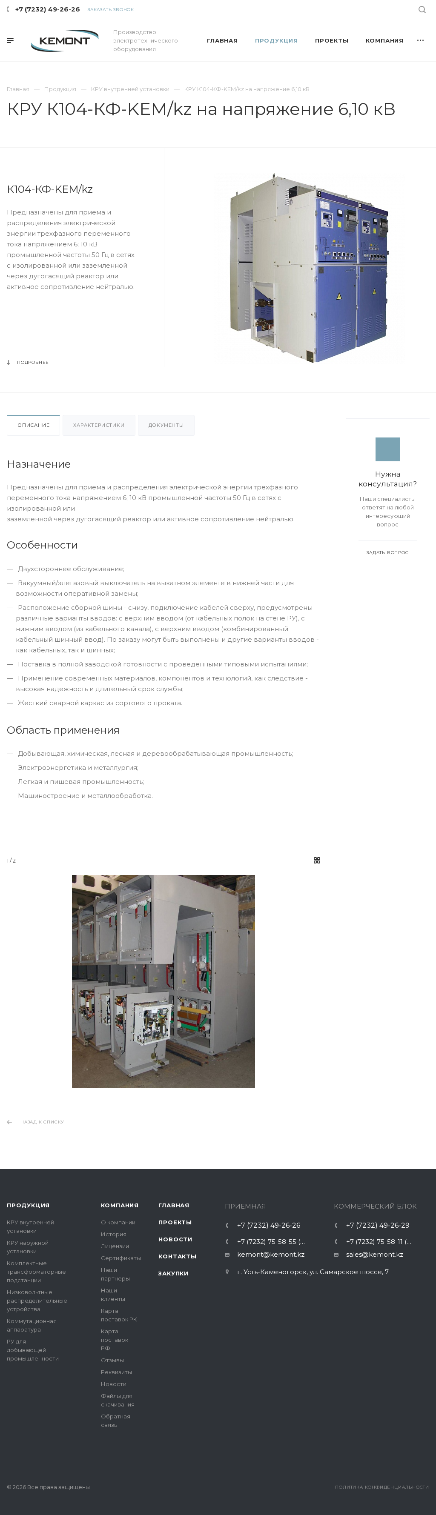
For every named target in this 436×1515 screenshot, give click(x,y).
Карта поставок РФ (114, 1340)
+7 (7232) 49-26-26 (47, 9)
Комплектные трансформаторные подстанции (36, 1271)
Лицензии (115, 1246)
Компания (120, 1205)
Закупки (173, 1273)
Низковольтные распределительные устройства (37, 1300)
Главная (173, 1205)
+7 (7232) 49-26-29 (378, 1225)
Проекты (175, 1222)
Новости (113, 1384)
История (113, 1234)
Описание (33, 425)
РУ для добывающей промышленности (33, 1350)
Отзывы (112, 1360)
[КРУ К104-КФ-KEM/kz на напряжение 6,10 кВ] (309, 268)
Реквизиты (116, 1372)
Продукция (28, 1205)
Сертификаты (121, 1258)
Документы (166, 425)
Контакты (177, 1256)
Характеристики (98, 425)
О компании (118, 1222)
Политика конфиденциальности (382, 1487)
